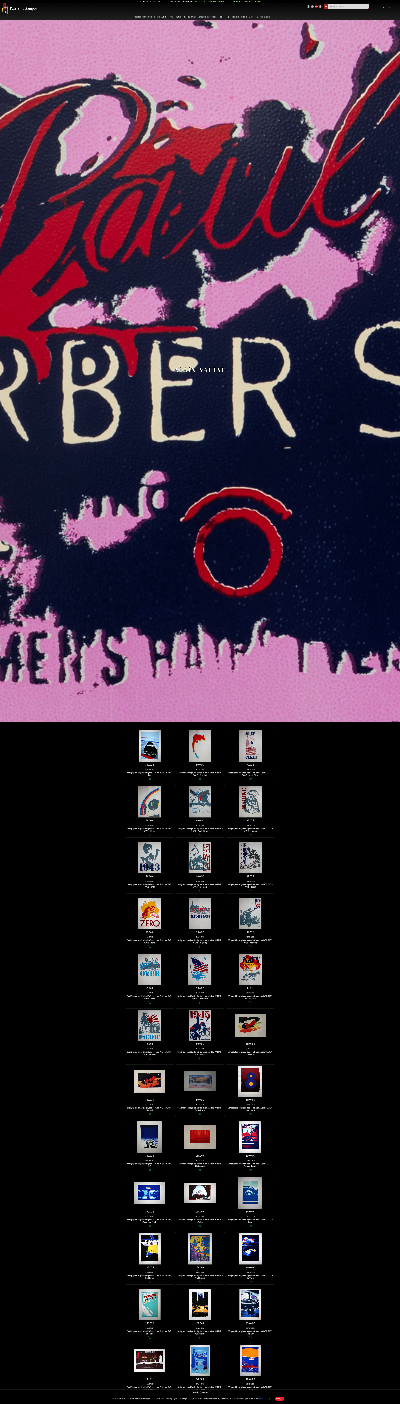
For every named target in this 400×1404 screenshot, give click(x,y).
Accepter (279, 1399)
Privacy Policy (264, 1399)
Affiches (164, 17)
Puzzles (221, 17)
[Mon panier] (384, 7)
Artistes (137, 17)
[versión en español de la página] (316, 6)
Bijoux (187, 17)
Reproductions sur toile (236, 17)
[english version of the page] (312, 6)
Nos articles (265, 17)
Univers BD (253, 17)
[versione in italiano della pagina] (320, 6)
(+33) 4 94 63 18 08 (151, 2)
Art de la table (176, 17)
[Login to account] (388, 7)
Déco (193, 17)
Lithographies (204, 17)
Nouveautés (147, 17)
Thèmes (156, 17)
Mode (213, 17)
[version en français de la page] (308, 6)
